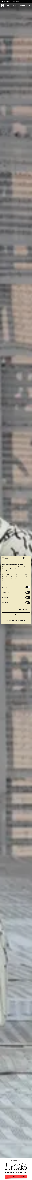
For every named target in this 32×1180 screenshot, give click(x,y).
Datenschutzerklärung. (9, 581)
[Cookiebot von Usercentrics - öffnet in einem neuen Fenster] (23, 558)
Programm (14, 1160)
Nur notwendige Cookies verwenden (16, 620)
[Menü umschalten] (30, 5)
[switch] (27, 592)
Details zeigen (23, 609)
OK (16, 615)
